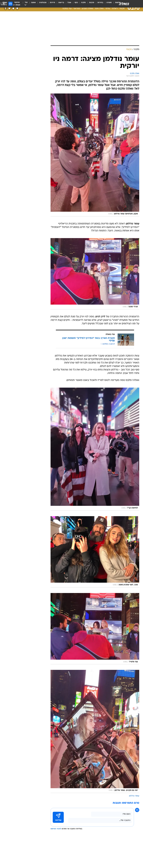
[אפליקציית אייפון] (13, 8)
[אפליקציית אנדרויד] (17, 8)
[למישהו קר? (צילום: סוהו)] (95, 449)
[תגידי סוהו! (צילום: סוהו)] (95, 273)
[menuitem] (107, 3)
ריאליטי (115, 9)
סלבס (83, 2)
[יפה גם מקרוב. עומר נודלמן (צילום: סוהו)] (95, 731)
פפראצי (76, 9)
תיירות (52, 2)
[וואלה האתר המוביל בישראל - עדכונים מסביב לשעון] (124, 3)
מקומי (122, 9)
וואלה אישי (99, 9)
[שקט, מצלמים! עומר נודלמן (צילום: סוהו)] (95, 154)
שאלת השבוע (87, 9)
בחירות (100, 2)
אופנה (33, 2)
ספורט (109, 2)
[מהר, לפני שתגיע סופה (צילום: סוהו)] (95, 551)
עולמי (107, 9)
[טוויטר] (9, 8)
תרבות (91, 2)
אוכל (69, 2)
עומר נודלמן (134, 796)
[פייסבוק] (5, 8)
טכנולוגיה (43, 2)
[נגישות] (4, 3)
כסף (76, 2)
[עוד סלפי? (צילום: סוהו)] (95, 628)
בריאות (61, 2)
